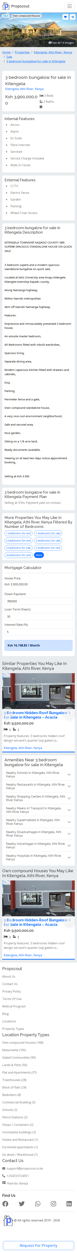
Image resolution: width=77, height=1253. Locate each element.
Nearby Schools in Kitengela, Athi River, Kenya (32, 774)
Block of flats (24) (14, 1087)
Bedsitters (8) (11, 1095)
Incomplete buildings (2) (19, 1132)
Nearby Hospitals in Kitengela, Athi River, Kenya (33, 857)
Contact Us (10, 984)
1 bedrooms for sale (48, 533)
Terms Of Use (12, 999)
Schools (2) (9, 1110)
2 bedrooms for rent (18, 540)
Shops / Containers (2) (17, 1125)
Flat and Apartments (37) (19, 1072)
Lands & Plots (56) (14, 1065)
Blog (5, 1014)
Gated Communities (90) (19, 1057)
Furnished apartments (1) (20, 1147)
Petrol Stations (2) (14, 1117)
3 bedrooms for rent (48, 548)
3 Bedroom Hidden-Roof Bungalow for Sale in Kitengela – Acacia (35, 715)
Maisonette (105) (14, 1050)
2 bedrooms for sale (48, 540)
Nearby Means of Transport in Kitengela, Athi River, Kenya (33, 810)
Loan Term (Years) (17, 609)
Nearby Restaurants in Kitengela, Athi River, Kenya (35, 786)
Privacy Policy (11, 991)
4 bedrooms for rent (18, 555)
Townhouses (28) (14, 1080)
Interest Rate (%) (16, 625)
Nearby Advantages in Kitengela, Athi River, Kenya (35, 845)
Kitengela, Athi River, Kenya (24, 89)
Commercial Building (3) (18, 1102)
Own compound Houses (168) (22, 1042)
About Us (8, 976)
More (39, 555)
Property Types (13, 1029)
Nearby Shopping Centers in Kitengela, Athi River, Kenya (35, 798)
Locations (9, 1021)
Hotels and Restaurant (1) (20, 1140)
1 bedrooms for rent (18, 533)
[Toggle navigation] (69, 6)
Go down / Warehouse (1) (20, 1155)
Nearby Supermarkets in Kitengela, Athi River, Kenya (33, 821)
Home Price (12, 578)
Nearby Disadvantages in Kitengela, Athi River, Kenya (33, 833)
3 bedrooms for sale (18, 548)
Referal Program (14, 1006)
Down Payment (15, 594)
